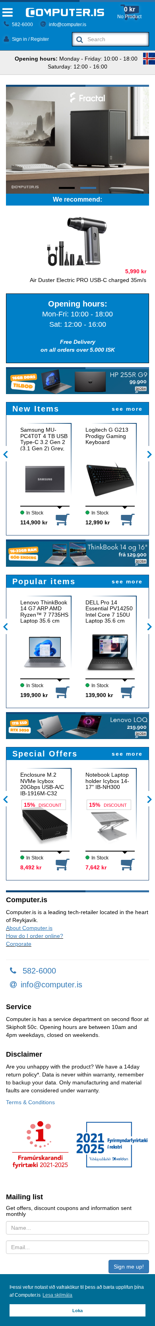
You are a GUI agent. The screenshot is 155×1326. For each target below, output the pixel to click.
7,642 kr (96, 867)
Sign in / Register (30, 39)
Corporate (18, 944)
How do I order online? (34, 936)
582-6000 (22, 24)
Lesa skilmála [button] (57, 1295)
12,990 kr (97, 522)
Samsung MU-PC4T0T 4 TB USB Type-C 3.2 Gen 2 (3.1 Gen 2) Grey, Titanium (44, 439)
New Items (35, 408)
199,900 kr (34, 695)
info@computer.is (67, 24)
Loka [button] (77, 1310)
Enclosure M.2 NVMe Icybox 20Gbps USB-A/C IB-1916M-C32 (42, 784)
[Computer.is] (65, 12)
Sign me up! (129, 1266)
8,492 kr (30, 867)
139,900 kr (99, 695)
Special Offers (45, 753)
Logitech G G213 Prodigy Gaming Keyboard (106, 436)
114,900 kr (33, 522)
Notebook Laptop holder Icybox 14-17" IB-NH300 (107, 781)
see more (127, 409)
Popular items (44, 581)
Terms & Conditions (30, 1102)
